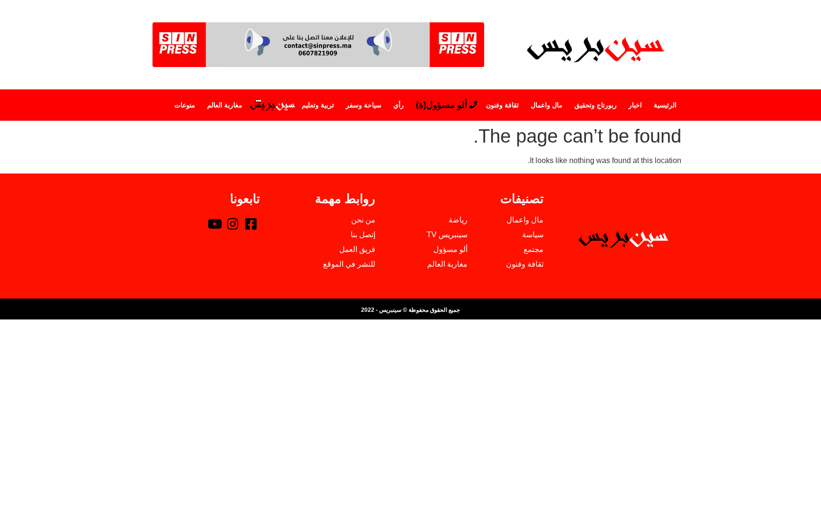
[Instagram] (233, 223)
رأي (398, 105)
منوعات (184, 105)
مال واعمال (547, 105)
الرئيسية (665, 105)
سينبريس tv (272, 105)
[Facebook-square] (251, 223)
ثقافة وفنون (502, 105)
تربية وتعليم (318, 105)
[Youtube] (215, 223)
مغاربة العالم (224, 105)
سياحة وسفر (364, 105)
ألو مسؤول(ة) (441, 105)
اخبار (635, 105)
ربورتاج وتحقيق (595, 105)
